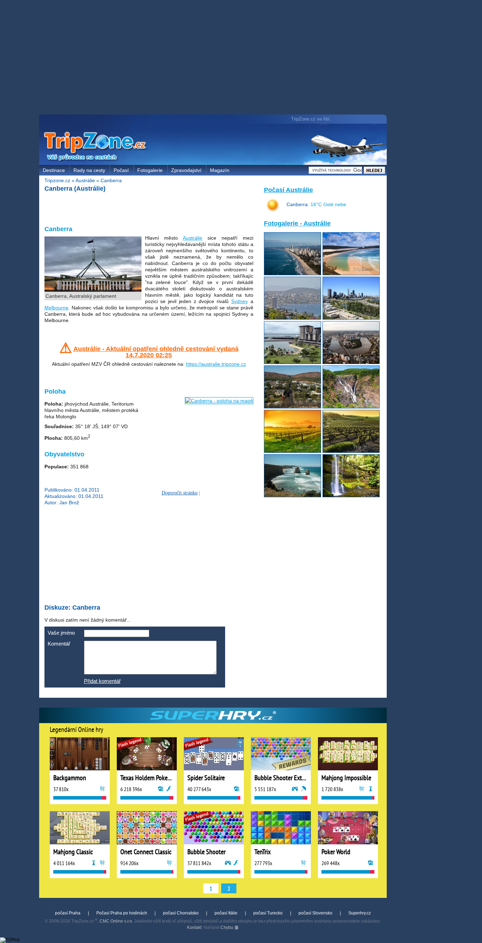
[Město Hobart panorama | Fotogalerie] (292, 317)
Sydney (239, 301)
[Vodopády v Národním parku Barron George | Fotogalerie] (351, 406)
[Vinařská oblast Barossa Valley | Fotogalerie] (351, 451)
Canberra (111, 180)
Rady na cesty (89, 170)
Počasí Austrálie (288, 189)
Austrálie (85, 180)
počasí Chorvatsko (181, 913)
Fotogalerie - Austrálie (297, 223)
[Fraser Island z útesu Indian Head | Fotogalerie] (351, 273)
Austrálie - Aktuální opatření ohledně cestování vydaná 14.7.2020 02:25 (156, 352)
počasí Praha (67, 913)
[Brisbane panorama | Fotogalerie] (351, 362)
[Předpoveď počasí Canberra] (273, 210)
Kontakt (194, 927)
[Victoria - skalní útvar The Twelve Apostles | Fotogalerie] (292, 495)
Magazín (219, 170)
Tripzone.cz (57, 180)
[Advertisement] (214, 58)
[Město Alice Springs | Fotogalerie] (292, 406)
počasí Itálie (226, 913)
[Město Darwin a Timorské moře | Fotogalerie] (292, 362)
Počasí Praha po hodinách (121, 913)
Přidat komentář (102, 681)
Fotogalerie (150, 170)
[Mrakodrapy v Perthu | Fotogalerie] (351, 317)
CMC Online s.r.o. (116, 921)
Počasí (121, 170)
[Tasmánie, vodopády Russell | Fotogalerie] (351, 495)
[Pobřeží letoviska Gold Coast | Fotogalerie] (292, 273)
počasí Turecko (268, 913)
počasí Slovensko (315, 913)
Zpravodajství (186, 170)
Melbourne (56, 307)
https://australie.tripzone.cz (216, 364)
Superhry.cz (359, 913)
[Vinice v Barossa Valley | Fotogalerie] (292, 451)
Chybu (227, 927)
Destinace (54, 170)
